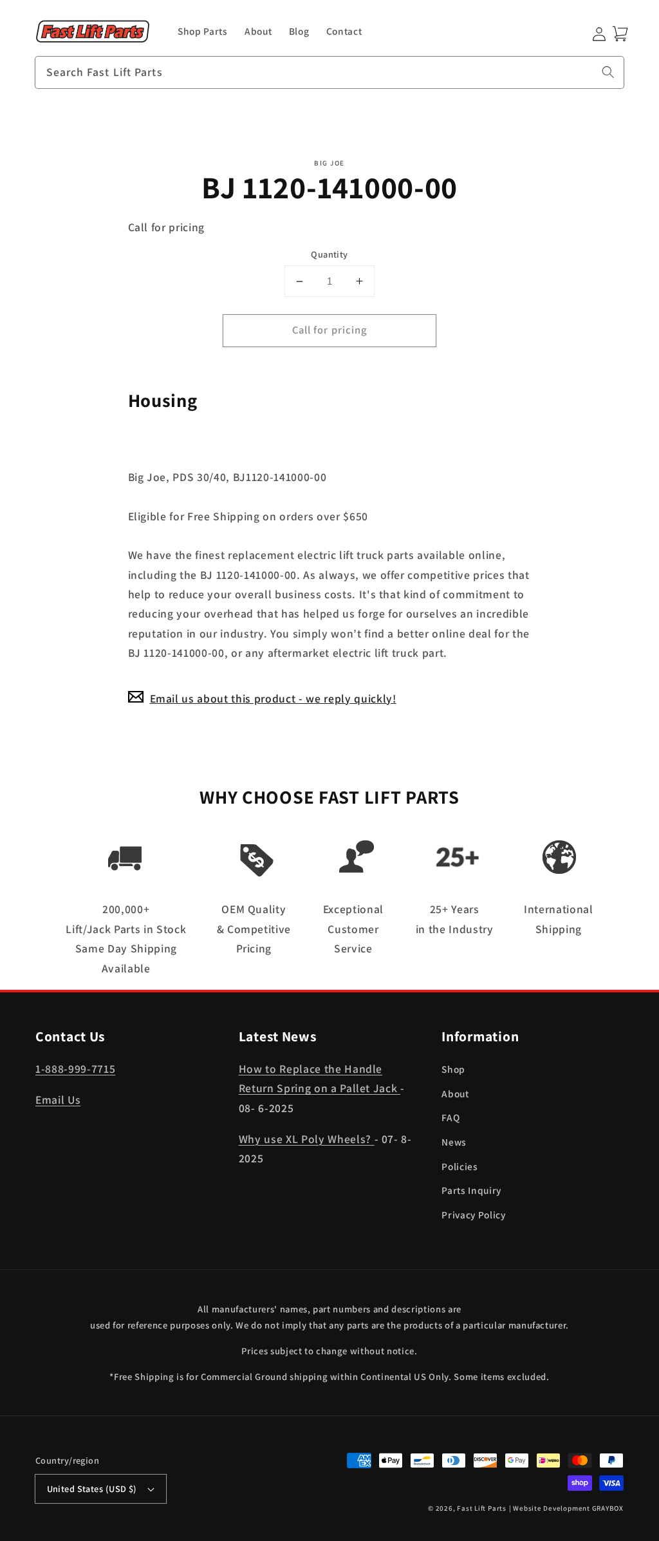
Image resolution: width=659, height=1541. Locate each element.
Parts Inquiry (471, 1190)
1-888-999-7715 (75, 1068)
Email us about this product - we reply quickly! (273, 698)
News (454, 1141)
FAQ (450, 1117)
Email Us (57, 1099)
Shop (453, 1069)
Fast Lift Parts (481, 1508)
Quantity (329, 254)
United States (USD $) (92, 1488)
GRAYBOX (608, 1508)
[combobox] (329, 73)
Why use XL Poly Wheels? (307, 1138)
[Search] (608, 72)
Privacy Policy (473, 1214)
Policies (459, 1166)
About (455, 1093)
